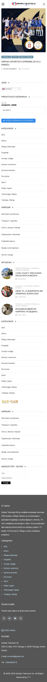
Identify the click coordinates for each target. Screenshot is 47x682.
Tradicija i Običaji (7, 200)
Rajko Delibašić (10, 69)
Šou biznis (5, 176)
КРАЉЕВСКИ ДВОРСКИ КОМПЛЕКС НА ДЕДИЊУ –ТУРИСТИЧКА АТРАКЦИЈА (28, 311)
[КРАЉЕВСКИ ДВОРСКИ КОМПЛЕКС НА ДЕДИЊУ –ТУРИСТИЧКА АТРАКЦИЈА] (7, 309)
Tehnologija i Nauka (9, 194)
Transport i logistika (9, 221)
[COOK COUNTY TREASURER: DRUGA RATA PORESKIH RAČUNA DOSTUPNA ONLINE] (7, 273)
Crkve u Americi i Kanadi (10, 228)
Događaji (4, 153)
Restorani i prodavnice (10, 214)
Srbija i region (6, 188)
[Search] (44, 4)
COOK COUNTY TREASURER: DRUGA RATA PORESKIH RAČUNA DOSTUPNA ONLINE (29, 275)
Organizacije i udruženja (10, 234)
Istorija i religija (7, 158)
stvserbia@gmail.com (15, 656)
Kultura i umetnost (8, 164)
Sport (3, 182)
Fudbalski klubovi (8, 241)
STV (29, 677)
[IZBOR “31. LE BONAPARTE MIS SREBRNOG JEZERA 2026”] (7, 291)
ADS (3, 135)
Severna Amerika (8, 170)
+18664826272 (11, 662)
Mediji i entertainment (10, 248)
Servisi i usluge (7, 255)
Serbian (8, 89)
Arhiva (3, 141)
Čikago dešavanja (8, 147)
